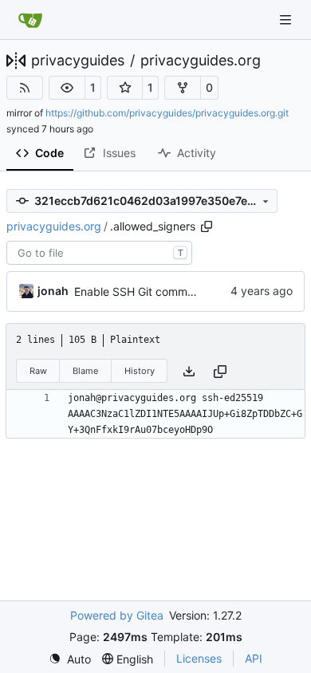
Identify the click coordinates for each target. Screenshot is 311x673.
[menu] (70, 659)
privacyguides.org (200, 61)
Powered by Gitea (116, 615)
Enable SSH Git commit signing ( (158, 291)
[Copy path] (206, 226)
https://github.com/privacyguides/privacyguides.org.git (167, 113)
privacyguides (77, 61)
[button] (67, 88)
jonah (53, 290)
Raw (38, 370)
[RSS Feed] (24, 88)
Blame (85, 370)
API (253, 658)
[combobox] (99, 253)
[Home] (30, 20)
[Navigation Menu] (287, 19)
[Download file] (189, 371)
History (139, 370)
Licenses (199, 658)
